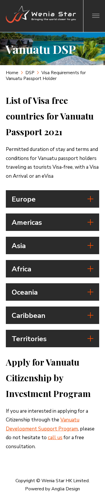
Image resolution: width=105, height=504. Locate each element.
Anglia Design (65, 489)
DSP (29, 73)
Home (12, 73)
